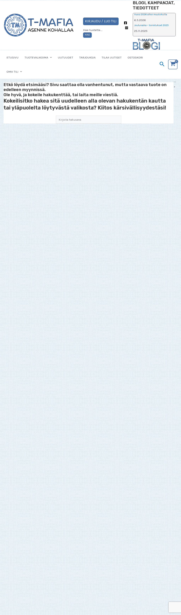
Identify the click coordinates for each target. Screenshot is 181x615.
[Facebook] (125, 22)
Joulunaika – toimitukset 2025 (151, 25)
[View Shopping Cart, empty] (172, 64)
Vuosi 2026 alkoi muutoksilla (150, 14)
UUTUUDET (65, 57)
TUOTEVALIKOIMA (36, 57)
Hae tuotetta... (93, 30)
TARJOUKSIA (87, 57)
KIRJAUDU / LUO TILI (100, 21)
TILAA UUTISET (112, 57)
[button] (50, 57)
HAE (87, 34)
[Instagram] (126, 27)
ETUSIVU (13, 57)
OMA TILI (12, 71)
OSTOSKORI (135, 57)
